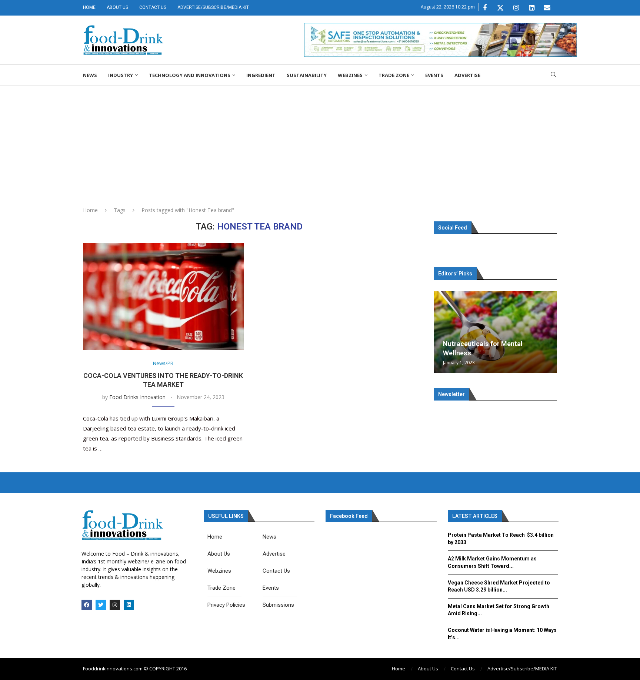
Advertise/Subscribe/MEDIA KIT (213, 7)
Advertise (467, 75)
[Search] (553, 75)
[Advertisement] (320, 141)
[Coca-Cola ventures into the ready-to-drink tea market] (163, 296)
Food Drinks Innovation (137, 397)
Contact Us (152, 7)
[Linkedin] (531, 8)
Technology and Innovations (189, 75)
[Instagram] (516, 8)
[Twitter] (500, 8)
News (90, 75)
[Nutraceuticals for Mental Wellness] (495, 332)
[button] (440, 331)
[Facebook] (485, 8)
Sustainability (307, 75)
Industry (120, 75)
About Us (117, 7)
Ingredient (261, 75)
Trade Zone (394, 75)
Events (434, 75)
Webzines (350, 75)
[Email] (547, 8)
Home (89, 7)
